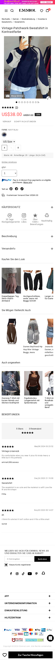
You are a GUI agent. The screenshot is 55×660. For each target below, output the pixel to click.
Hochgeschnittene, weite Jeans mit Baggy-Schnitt (31, 298)
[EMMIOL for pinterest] (36, 573)
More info (27, 182)
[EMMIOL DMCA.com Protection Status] (34, 641)
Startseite (6, 19)
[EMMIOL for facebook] (11, 573)
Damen (16, 19)
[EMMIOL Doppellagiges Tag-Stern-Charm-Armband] (11, 280)
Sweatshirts (20, 22)
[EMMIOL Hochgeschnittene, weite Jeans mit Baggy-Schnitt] (32, 280)
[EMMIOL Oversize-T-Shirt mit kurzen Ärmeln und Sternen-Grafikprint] (11, 383)
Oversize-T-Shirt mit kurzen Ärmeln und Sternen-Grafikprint (11, 400)
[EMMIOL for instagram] (17, 573)
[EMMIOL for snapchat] (43, 573)
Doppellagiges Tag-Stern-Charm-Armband (10, 298)
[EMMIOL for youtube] (30, 573)
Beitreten (42, 559)
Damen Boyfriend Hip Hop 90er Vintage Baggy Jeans (32, 349)
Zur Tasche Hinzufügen (30, 654)
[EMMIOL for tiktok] (23, 573)
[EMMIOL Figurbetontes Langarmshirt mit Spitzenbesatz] (33, 383)
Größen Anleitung (9, 162)
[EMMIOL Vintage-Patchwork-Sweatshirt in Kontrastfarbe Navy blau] (4, 136)
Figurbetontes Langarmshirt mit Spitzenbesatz (32, 400)
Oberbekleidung (28, 19)
